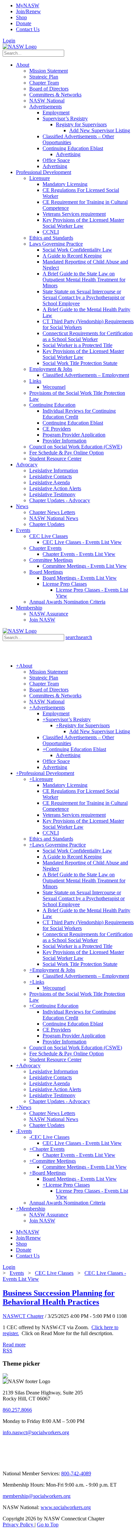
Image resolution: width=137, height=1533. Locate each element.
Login (9, 40)
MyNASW (27, 5)
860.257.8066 (17, 1410)
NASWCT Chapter (23, 1316)
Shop (21, 17)
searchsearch (79, 637)
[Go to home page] (20, 46)
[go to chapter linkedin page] (24, 1462)
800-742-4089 (76, 1473)
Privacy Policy (19, 1524)
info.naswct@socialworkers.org (36, 1432)
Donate (23, 23)
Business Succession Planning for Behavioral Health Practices (59, 1297)
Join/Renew (28, 11)
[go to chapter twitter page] (7, 1462)
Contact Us (28, 29)
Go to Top (48, 1524)
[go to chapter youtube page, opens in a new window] (55, 1462)
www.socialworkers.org (66, 1507)
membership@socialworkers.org (36, 1496)
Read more (14, 1344)
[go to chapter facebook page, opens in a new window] (39, 1462)
